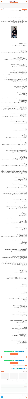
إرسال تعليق (25, 386)
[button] (23, 368)
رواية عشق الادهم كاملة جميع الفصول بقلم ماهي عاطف (14, 381)
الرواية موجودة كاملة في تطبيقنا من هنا (14, 353)
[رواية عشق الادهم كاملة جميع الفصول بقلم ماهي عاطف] (14, 376)
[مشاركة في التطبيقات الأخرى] (12, 368)
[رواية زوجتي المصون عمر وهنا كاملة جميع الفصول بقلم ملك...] (23, 376)
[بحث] (1, 1)
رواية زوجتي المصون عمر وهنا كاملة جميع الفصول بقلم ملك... (23, 381)
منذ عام (26, 379)
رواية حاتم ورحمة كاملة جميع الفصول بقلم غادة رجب (5, 381)
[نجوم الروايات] (14, 1)
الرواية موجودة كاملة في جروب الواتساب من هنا (9, 351)
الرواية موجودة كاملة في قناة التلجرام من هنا (19, 351)
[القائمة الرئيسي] (26, 1)
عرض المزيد (2, 371)
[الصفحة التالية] (1, 357)
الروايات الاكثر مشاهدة (25, 9)
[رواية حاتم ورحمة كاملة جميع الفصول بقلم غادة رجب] (5, 376)
